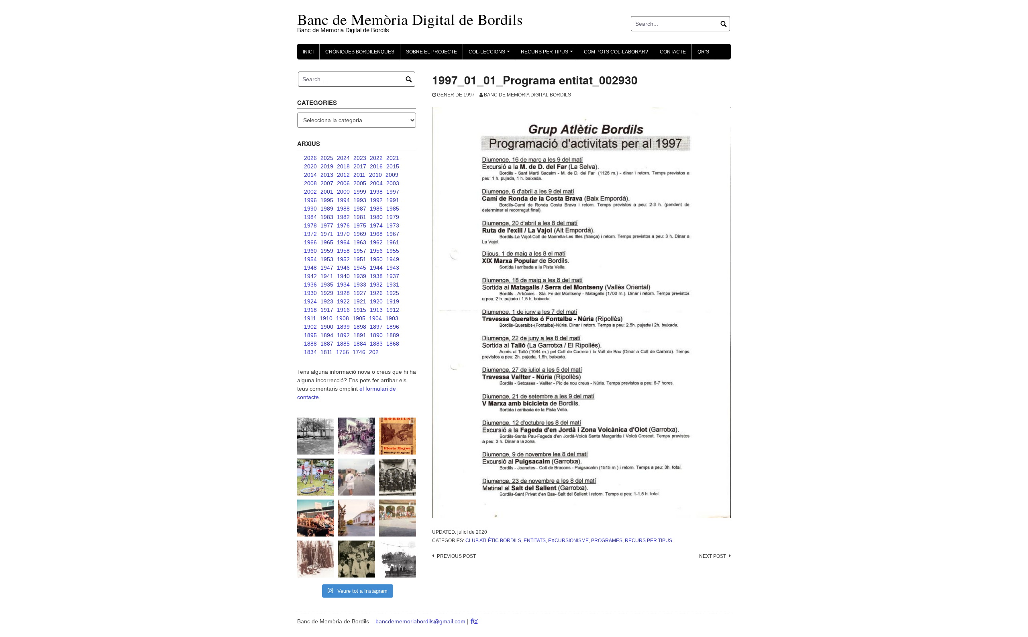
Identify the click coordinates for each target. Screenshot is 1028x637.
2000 (343, 191)
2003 (392, 183)
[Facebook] (471, 621)
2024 (343, 158)
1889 (392, 335)
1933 (359, 284)
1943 (392, 267)
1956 (376, 251)
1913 (376, 310)
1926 (376, 293)
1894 (326, 335)
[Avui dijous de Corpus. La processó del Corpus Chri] (356, 559)
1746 (359, 352)
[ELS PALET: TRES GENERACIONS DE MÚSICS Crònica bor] (397, 477)
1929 (326, 293)
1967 (392, 234)
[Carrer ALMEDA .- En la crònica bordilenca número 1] (356, 518)
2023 (359, 158)
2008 (310, 183)
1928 (343, 293)
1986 (376, 208)
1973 (392, 225)
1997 (392, 191)
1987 (359, 208)
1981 (359, 217)
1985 (392, 208)
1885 (343, 343)
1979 (392, 217)
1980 (376, 217)
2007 (326, 183)
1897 (376, 327)
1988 (343, 208)
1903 (392, 318)
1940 (343, 276)
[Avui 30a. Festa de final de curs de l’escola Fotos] (397, 518)
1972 (310, 234)
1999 (359, 191)
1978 (310, 225)
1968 (376, 234)
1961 (392, 242)
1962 (376, 242)
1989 (326, 208)
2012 (343, 175)
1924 (310, 301)
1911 (310, 318)
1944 (376, 267)
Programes (606, 540)
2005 (359, 183)
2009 (392, 175)
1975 (359, 225)
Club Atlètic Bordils (493, 540)
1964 (343, 242)
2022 (376, 158)
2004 (376, 183)
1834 (310, 352)
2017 (359, 166)
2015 (392, 166)
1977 (326, 225)
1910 (326, 318)
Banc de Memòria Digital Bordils (527, 95)
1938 (376, 276)
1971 (326, 234)
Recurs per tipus (648, 540)
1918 (310, 310)
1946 (343, 267)
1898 (359, 327)
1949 (392, 259)
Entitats (535, 540)
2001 (326, 191)
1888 (310, 343)
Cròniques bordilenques (359, 52)
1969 (359, 234)
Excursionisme (568, 540)
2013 (326, 175)
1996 (310, 200)
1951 (359, 259)
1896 (392, 327)
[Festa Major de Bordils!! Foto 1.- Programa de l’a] (397, 436)
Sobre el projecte (431, 52)
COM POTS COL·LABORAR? (616, 52)
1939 (359, 276)
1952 (343, 259)
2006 (343, 183)
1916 (343, 310)
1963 (359, 242)
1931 (392, 284)
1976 (343, 225)
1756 (342, 352)
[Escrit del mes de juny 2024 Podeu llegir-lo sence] (315, 559)
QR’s (703, 52)
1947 (326, 267)
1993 (359, 200)
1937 (392, 276)
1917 (326, 310)
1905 (359, 318)
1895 (310, 335)
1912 (392, 310)
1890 (376, 335)
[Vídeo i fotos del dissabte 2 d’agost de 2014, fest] (315, 477)
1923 (326, 301)
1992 (376, 200)
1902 (310, 327)
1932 (376, 284)
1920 (376, 301)
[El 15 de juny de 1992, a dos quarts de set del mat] (356, 477)
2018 (343, 166)
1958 (343, 251)
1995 (326, 200)
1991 (392, 200)
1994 (343, 200)
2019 (326, 166)
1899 (343, 327)
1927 (359, 293)
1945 (359, 267)
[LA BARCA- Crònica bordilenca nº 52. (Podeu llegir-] (397, 559)
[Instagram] (475, 621)
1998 (376, 191)
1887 (326, 343)
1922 (343, 301)
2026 (310, 158)
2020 (310, 166)
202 (374, 352)
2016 (376, 166)
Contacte (673, 52)
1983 (326, 217)
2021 (392, 158)
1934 (343, 284)
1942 (310, 276)
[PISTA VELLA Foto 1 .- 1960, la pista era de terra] (315, 436)
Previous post (456, 556)
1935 (326, 284)
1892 (343, 335)
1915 (359, 310)
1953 (326, 259)
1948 (310, 267)
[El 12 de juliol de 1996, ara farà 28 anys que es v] (315, 518)
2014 (310, 175)
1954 (310, 259)
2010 (375, 175)
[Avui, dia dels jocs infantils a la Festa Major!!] (356, 436)
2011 (359, 175)
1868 (392, 343)
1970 (343, 234)
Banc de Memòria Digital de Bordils (410, 19)
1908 (342, 318)
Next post (712, 556)
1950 (376, 259)
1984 (310, 217)
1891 (359, 335)
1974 (376, 225)
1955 (392, 251)
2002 (310, 191)
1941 (326, 276)
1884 (359, 343)
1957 (359, 251)
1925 (392, 293)
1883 (376, 343)
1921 (359, 301)
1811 (326, 352)
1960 (310, 251)
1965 (326, 242)
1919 (392, 301)
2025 (326, 158)
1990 (310, 208)
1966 (310, 242)
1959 (326, 251)
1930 (310, 293)
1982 (343, 217)
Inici (308, 52)
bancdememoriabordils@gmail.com (421, 621)
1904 (375, 318)
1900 (326, 327)
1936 (310, 284)
